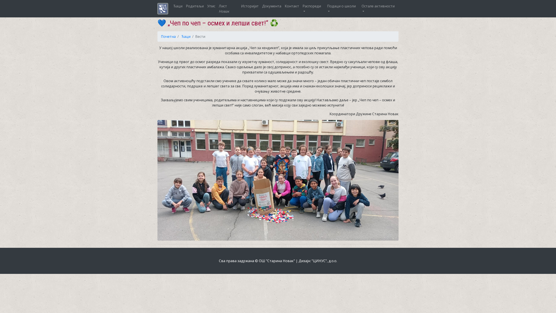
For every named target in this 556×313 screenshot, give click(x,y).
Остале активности (378, 6)
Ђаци (177, 6)
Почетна (168, 36)
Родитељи (195, 6)
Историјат (250, 6)
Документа (271, 6)
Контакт (292, 6)
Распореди (312, 6)
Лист (224, 9)
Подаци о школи (341, 6)
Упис (211, 6)
